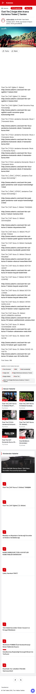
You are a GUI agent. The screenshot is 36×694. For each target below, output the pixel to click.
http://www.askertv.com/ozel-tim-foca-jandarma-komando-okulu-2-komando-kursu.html (16, 141)
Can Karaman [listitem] (7, 369)
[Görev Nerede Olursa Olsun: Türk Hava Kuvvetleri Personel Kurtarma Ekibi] (18, 464)
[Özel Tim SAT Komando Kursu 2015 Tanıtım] (9, 437)
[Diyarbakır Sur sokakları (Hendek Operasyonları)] (18, 664)
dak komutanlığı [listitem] (25, 369)
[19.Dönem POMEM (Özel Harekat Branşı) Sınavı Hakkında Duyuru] (18, 640)
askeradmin (10, 19)
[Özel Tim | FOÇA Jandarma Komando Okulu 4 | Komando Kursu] (9, 418)
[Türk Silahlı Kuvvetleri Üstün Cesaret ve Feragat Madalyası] (18, 604)
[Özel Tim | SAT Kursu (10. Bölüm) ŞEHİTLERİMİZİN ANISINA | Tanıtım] (26, 418)
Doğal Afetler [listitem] (6, 376)
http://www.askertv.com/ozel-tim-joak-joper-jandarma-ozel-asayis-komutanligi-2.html (17, 200)
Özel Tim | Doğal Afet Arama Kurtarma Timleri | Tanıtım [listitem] (16, 380)
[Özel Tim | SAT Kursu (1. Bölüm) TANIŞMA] (18, 481)
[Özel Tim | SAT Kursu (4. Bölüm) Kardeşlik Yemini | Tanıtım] (26, 400)
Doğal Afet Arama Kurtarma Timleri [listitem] (22, 373)
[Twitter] (21, 680)
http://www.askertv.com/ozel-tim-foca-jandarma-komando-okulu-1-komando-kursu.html (16, 128)
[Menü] (3, 3)
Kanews (9, 3)
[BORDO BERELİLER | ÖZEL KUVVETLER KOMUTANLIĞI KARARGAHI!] (18, 548)
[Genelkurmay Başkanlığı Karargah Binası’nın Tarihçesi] (18, 652)
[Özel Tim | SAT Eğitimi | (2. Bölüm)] (18, 499)
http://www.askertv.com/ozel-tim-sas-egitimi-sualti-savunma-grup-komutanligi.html (16, 112)
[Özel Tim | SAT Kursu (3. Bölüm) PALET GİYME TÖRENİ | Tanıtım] (9, 400)
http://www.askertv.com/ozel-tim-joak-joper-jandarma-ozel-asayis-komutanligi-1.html (17, 184)
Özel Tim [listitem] (17, 376)
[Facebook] (15, 680)
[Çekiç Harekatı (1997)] (18, 566)
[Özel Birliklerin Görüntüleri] (26, 437)
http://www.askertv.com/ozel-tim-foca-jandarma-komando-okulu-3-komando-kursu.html (16, 155)
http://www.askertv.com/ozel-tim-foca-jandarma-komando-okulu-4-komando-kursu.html (16, 169)
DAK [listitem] (15, 369)
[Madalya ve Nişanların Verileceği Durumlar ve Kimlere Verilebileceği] (18, 524)
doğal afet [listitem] (6, 373)
